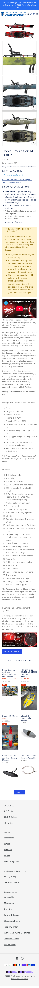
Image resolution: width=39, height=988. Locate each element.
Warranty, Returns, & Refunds (17, 933)
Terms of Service (11, 882)
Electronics (9, 837)
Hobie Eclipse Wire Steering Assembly (28, 757)
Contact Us (9, 897)
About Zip (8, 823)
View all (19, 792)
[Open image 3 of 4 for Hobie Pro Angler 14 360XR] (19, 93)
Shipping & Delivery (12, 921)
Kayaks (7, 843)
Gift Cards (8, 811)
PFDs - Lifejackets (11, 861)
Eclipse (7, 855)
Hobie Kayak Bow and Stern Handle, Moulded (9, 758)
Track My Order (11, 927)
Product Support (12, 651)
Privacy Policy (10, 876)
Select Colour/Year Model (12, 171)
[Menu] (37, 13)
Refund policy (10, 944)
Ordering (8, 909)
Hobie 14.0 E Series (10, 716)
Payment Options (11, 915)
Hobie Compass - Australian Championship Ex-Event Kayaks (9, 673)
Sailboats (8, 849)
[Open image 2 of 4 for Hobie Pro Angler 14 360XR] (19, 58)
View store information (14, 222)
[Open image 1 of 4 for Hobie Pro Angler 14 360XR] (19, 30)
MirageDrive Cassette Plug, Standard (26, 718)
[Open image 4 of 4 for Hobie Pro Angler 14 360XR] (19, 128)
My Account (9, 903)
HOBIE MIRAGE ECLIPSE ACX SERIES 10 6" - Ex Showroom (29, 673)
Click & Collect (10, 817)
